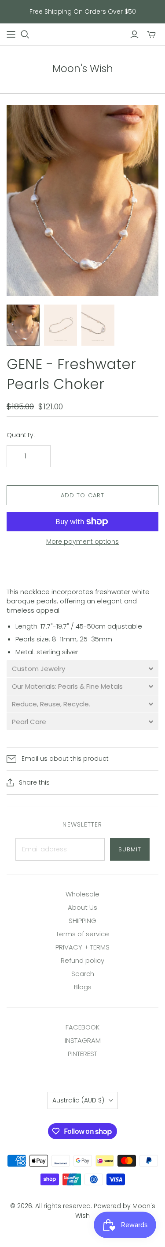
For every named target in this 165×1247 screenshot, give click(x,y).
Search (82, 973)
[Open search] (25, 34)
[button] (82, 668)
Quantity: (21, 435)
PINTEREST (82, 1053)
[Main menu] (11, 34)
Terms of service (82, 933)
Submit (129, 849)
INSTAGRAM (83, 1040)
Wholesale (82, 894)
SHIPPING (82, 920)
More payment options (82, 542)
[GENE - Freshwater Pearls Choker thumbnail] (23, 325)
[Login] (134, 34)
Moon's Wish (82, 68)
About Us (82, 907)
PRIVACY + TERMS (82, 947)
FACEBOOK (82, 1027)
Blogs (83, 986)
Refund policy (82, 960)
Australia (78, 1100)
